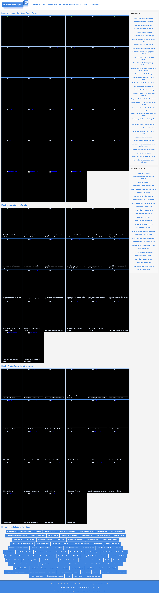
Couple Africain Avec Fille (24, 552)
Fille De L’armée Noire (143, 269)
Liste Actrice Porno (91, 4)
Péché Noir (138, 255)
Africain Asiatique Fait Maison (144, 252)
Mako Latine (12, 564)
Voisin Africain (121, 572)
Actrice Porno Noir (72, 4)
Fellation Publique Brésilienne (43, 552)
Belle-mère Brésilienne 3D (47, 556)
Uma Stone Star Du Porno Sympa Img (143, 48)
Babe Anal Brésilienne (149, 189)
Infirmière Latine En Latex (114, 564)
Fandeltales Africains (25, 531)
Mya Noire (104, 556)
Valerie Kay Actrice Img (144, 153)
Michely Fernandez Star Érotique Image (143, 156)
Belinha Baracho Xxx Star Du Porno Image (143, 132)
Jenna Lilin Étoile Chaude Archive (143, 18)
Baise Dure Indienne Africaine (68, 560)
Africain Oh (102, 568)
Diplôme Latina (11, 531)
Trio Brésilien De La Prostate (143, 259)
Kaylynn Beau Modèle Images (143, 137)
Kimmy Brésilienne (143, 182)
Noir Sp (107, 560)
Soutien (73, 587)
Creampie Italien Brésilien (90, 556)
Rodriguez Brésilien (86, 535)
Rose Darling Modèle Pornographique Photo (143, 40)
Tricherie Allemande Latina (49, 560)
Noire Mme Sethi (18, 539)
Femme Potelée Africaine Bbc (143, 220)
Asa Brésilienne (91, 568)
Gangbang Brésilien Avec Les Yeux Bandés (143, 177)
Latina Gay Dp (148, 206)
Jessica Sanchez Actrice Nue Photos (143, 45)
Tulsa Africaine (149, 266)
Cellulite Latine (150, 199)
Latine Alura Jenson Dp (76, 552)
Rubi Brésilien (151, 238)
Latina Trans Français (92, 552)
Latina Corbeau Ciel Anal (143, 227)
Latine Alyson (60, 539)
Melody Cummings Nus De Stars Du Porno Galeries (143, 114)
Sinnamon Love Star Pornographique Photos (143, 53)
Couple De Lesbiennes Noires (67, 531)
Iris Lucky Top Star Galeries (144, 32)
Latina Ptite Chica (107, 552)
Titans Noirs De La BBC (81, 564)
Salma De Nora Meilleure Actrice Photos (144, 128)
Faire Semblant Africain (12, 560)
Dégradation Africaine (97, 564)
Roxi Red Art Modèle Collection (143, 22)
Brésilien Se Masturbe (93, 539)
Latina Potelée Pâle (96, 560)
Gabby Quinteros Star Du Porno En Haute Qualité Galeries (143, 69)
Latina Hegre (139, 206)
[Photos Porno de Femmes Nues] (15, 8)
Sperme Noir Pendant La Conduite (14, 556)
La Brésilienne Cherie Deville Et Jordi (143, 185)
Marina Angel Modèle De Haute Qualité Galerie (143, 120)
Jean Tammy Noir (139, 266)
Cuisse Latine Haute (149, 245)
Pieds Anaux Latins (50, 531)
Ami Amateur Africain (88, 548)
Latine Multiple (9, 552)
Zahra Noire (84, 560)
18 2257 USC (95, 587)
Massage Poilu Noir (107, 572)
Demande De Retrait (83, 587)
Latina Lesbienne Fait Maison (37, 572)
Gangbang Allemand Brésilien (143, 213)
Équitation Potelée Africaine (55, 576)
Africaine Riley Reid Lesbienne (60, 543)
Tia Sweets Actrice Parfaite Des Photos (143, 83)
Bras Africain (149, 210)
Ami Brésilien (86, 572)
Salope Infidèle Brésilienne (45, 539)
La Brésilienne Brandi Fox (86, 531)
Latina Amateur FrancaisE (64, 564)
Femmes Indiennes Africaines (28, 564)
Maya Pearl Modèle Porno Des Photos (143, 149)
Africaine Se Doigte (61, 552)
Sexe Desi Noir (58, 548)
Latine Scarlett (150, 241)
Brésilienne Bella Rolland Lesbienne (68, 572)
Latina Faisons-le (53, 535)
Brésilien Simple (137, 231)
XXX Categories (54, 4)
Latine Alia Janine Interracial (69, 535)
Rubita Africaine (147, 255)
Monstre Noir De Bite (143, 192)
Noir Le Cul (76, 556)
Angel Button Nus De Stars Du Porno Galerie (143, 94)
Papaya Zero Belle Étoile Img (143, 74)
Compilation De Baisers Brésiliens (40, 548)
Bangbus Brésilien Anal (46, 564)
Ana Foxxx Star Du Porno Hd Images (143, 36)
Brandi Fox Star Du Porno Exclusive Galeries (143, 58)
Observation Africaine (143, 217)
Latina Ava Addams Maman (75, 539)
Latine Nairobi (151, 203)
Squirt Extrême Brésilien (21, 568)
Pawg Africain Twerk (138, 241)
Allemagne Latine (119, 535)
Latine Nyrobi (148, 224)
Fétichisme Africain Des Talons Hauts (17, 535)
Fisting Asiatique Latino (112, 543)
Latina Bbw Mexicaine (138, 199)
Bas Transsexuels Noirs (139, 203)
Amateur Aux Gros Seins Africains (18, 548)
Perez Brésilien (139, 224)
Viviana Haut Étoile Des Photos (143, 29)
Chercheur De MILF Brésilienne (81, 543)
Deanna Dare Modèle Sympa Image (143, 140)
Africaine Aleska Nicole (117, 531)
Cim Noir (96, 572)
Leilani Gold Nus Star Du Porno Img (143, 90)
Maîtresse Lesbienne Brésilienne (59, 568)
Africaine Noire (32, 556)
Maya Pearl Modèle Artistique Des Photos (143, 99)
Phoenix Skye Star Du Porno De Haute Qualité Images (143, 145)
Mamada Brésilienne (119, 560)
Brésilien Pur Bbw (137, 245)
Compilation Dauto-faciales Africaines (22, 543)
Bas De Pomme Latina (43, 543)
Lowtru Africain (78, 576)
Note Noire (52, 572)
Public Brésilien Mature (144, 262)
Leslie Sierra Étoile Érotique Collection (143, 124)
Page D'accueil (39, 4)
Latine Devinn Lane (63, 556)
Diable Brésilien (139, 210)
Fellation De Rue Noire (37, 576)
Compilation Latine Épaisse (118, 556)
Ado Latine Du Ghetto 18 (104, 548)
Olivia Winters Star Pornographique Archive (143, 64)
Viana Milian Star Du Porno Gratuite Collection (143, 161)
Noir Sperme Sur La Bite (93, 576)
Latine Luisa (118, 548)
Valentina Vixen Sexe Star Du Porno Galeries (143, 78)
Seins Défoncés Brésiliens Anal (143, 196)
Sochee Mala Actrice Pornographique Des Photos (143, 103)
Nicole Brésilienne (121, 552)
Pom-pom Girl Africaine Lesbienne (15, 572)
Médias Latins (30, 539)
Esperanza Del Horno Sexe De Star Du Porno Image (143, 109)
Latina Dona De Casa (149, 231)
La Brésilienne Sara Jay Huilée (143, 234)
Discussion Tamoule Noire (110, 539)
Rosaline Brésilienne (77, 568)
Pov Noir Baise (98, 543)
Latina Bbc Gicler (136, 189)
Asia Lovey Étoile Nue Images (143, 25)
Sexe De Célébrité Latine (38, 535)
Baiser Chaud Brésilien (72, 548)
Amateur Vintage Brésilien (30, 560)
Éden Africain (112, 568)
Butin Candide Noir (143, 248)
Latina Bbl (38, 531)
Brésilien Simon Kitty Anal (39, 568)
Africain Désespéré (102, 531)
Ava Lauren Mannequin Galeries (143, 86)
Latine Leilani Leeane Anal (103, 535)
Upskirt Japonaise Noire (139, 238)
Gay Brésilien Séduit (144, 173)
